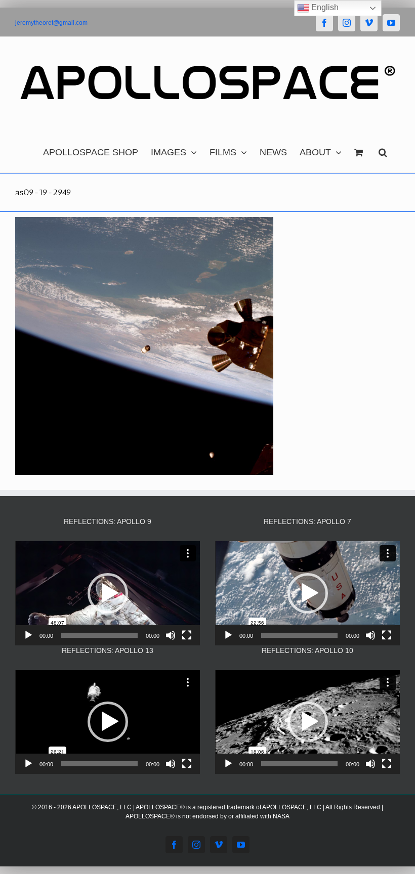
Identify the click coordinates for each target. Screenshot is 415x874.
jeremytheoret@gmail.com (51, 22)
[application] (107, 593)
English (324, 7)
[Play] (28, 635)
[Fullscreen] (187, 635)
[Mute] (170, 635)
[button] (383, 149)
